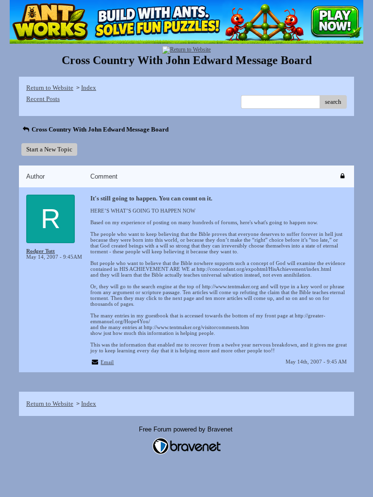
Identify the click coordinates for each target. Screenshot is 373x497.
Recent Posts (43, 98)
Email (107, 362)
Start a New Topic (49, 149)
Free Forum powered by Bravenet (187, 429)
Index (88, 87)
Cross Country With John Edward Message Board (99, 129)
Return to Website (49, 87)
